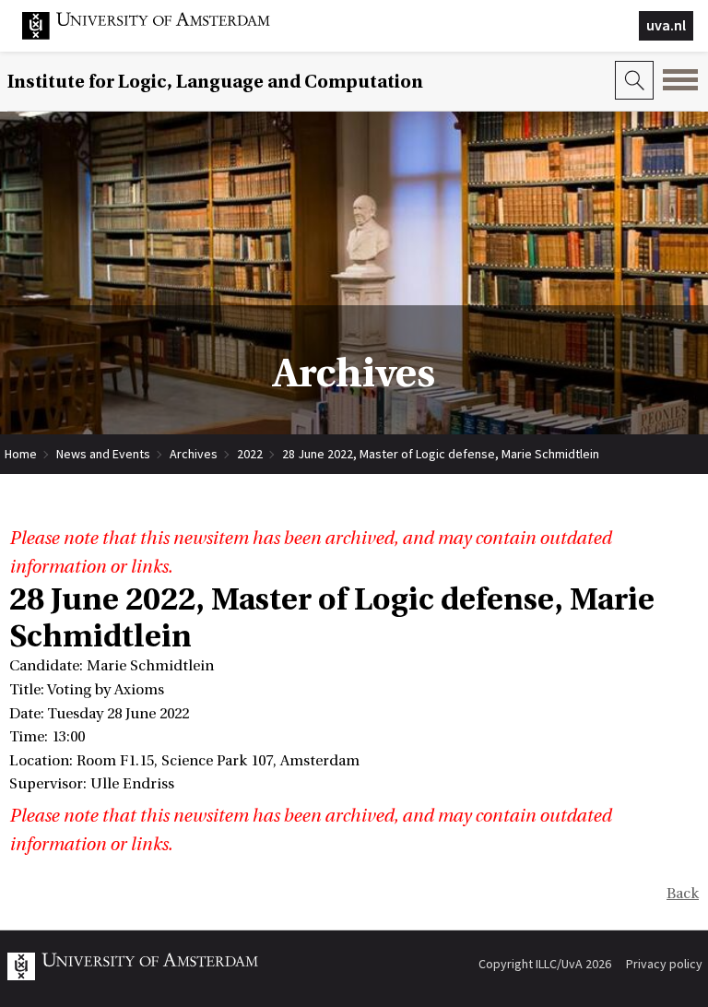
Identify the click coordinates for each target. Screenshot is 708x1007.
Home (21, 453)
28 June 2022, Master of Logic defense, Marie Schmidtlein (440, 453)
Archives (194, 453)
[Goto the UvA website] (160, 35)
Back (683, 893)
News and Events (103, 453)
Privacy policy (664, 963)
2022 (250, 453)
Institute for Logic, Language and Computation (215, 81)
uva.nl (666, 25)
